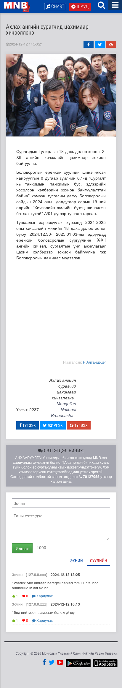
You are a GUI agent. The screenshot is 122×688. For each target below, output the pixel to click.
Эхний (76, 560)
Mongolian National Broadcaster (63, 409)
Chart (57, 6)
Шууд (82, 6)
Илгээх (22, 548)
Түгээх (29, 425)
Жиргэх (55, 425)
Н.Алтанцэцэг (94, 362)
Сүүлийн (98, 560)
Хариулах (44, 595)
